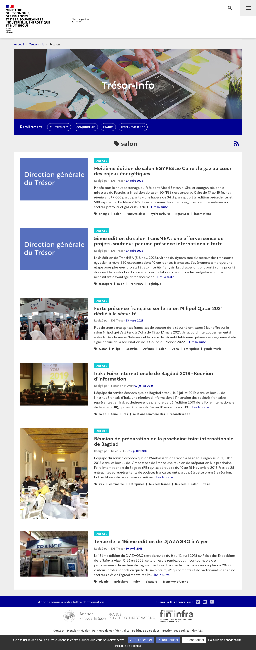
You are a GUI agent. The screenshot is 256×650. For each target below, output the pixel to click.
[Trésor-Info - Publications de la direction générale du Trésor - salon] (236, 143)
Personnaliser (194, 640)
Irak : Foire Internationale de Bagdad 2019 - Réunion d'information (153, 376)
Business (180, 484)
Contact (58, 630)
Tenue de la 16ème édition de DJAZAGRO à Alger (151, 541)
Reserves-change (133, 127)
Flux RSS (197, 630)
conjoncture (85, 127)
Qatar (103, 349)
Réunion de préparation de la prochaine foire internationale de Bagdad (163, 441)
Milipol (116, 349)
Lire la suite (159, 206)
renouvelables (135, 213)
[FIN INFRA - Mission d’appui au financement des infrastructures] (176, 615)
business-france (159, 484)
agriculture (121, 581)
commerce (116, 484)
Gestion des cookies (175, 630)
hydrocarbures (160, 213)
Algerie (104, 581)
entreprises (191, 349)
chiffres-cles (59, 127)
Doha (175, 349)
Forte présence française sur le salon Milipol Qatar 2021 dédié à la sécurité (158, 310)
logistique (154, 283)
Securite (132, 349)
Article (101, 160)
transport (105, 283)
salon (117, 213)
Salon (162, 349)
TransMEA (136, 283)
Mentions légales (78, 630)
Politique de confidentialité (110, 630)
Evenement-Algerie (175, 581)
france (108, 127)
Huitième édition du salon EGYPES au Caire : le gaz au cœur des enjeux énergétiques (163, 170)
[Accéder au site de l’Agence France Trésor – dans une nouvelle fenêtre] (84, 615)
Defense (148, 349)
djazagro (151, 581)
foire (114, 414)
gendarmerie (212, 349)
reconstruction (180, 414)
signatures (182, 213)
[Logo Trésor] (79, 20)
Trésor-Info (36, 44)
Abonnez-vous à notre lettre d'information (71, 601)
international (203, 213)
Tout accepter (142, 640)
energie (104, 213)
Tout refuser (169, 640)
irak (125, 414)
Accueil (19, 44)
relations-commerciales (149, 414)
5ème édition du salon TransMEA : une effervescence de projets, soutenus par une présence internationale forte (159, 240)
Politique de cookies (145, 630)
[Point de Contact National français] (132, 615)
